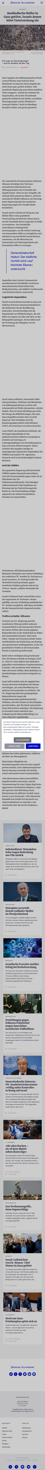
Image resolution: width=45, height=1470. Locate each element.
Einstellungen (14, 746)
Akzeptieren (33, 746)
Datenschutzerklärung (22, 732)
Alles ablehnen (22, 740)
